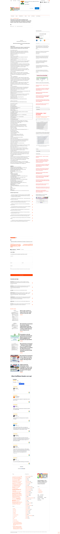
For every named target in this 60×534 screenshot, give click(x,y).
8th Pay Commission (28, 476)
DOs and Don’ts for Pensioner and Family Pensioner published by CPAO (28, 245)
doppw (13, 486)
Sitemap (14, 508)
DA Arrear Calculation (16, 521)
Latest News (37, 43)
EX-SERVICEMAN (28, 492)
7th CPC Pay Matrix (18, 476)
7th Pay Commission (40, 496)
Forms (16, 487)
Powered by (37, 38)
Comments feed (40, 491)
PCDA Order (17, 494)
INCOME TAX (27, 495)
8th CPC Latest (13, 308)
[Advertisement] (21, 34)
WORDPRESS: (18, 249)
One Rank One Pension (28, 505)
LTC (26, 500)
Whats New (14, 509)
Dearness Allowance (28, 486)
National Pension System (16, 493)
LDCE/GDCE (15, 492)
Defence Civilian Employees (29, 487)
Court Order (17, 483)
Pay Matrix (27, 506)
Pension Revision (28, 509)
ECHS (15, 486)
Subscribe (37, 37)
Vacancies (14, 513)
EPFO (16, 486)
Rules (26, 514)
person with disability (18, 497)
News (26, 504)
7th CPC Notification (14, 476)
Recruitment (18, 500)
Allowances (27, 477)
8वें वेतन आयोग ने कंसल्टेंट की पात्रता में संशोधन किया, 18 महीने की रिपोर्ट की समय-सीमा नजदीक (26, 312)
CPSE (19, 483)
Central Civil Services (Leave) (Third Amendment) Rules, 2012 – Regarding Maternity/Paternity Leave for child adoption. (15, 245)
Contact (14, 517)
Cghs (26, 485)
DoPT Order (27, 491)
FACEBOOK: (22, 249)
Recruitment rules (15, 502)
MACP (26, 501)
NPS (13, 518)
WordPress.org (40, 492)
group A (17, 488)
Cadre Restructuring (28, 482)
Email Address (27, 4)
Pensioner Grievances (19, 495)
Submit (37, 8)
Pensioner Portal (14, 496)
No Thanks (31, 8)
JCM (26, 496)
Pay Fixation (14, 494)
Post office (27, 510)
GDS (17, 487)
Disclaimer (14, 512)
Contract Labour (16, 482)
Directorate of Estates (28, 490)
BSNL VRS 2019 (28, 481)
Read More (21, 314)
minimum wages (18, 492)
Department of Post (17, 484)
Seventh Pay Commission (29, 515)
